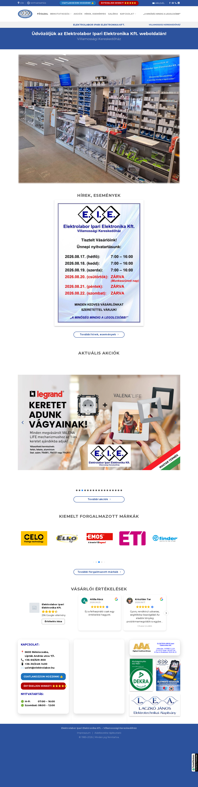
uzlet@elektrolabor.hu (40, 667)
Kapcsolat (127, 14)
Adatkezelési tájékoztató (108, 733)
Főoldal (42, 14)
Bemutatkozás (59, 14)
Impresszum (84, 733)
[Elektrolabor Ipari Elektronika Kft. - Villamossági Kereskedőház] (25, 14)
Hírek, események (95, 14)
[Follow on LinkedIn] (179, 3)
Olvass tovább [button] (113, 626)
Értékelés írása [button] (53, 621)
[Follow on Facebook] (170, 3)
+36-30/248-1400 (36, 663)
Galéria (113, 14)
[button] (22, 422)
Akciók (78, 14)
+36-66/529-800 (35, 659)
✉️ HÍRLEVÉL (158, 3)
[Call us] (176, 3)
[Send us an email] (173, 3)
